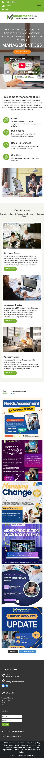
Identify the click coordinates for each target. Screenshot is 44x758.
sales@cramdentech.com (15, 682)
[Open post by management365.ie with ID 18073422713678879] (22, 460)
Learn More (10, 269)
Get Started (22, 52)
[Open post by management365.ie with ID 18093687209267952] (22, 544)
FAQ (3, 705)
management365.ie (21, 400)
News (3, 702)
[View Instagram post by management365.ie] (40, 436)
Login (6, 9)
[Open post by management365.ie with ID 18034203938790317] (22, 585)
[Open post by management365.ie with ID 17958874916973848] (22, 418)
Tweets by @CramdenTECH (11, 736)
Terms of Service (7, 698)
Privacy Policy (6, 700)
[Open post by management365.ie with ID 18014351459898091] (22, 502)
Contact (8, 6)
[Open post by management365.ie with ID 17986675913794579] (22, 627)
